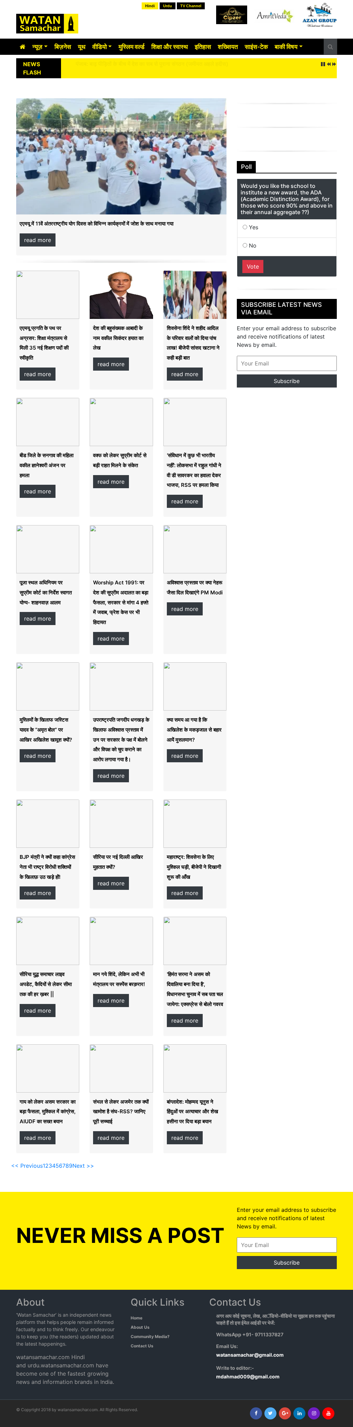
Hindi (150, 6)
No (251, 245)
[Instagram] (314, 1413)
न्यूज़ (37, 46)
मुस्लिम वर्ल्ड (131, 46)
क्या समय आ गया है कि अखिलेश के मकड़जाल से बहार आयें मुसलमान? (194, 729)
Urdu (167, 6)
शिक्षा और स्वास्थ (169, 46)
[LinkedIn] (299, 1413)
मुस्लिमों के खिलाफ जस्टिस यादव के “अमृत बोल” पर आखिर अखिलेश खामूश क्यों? (46, 729)
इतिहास (203, 46)
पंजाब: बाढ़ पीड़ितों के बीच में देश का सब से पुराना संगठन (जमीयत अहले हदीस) (152, 63)
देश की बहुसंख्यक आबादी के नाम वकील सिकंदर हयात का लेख (118, 338)
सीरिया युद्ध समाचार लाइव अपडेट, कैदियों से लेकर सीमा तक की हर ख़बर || (46, 984)
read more (37, 240)
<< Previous (27, 1165)
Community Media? (150, 1336)
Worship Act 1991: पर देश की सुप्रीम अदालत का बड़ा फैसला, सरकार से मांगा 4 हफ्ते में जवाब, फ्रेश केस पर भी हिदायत (120, 602)
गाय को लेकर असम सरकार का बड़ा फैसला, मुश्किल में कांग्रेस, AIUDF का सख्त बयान (47, 1111)
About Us (140, 1327)
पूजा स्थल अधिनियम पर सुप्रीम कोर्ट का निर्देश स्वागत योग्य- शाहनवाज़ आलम (46, 592)
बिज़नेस (62, 46)
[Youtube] (328, 1413)
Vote (253, 266)
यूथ (81, 46)
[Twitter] (270, 1413)
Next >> (83, 1165)
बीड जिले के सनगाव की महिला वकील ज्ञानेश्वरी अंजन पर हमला (46, 465)
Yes (252, 227)
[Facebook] (256, 1413)
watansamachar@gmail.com (250, 1355)
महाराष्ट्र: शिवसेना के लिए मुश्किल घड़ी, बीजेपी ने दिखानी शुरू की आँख (194, 867)
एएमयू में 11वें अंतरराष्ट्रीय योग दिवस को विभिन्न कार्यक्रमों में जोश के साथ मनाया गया (96, 223)
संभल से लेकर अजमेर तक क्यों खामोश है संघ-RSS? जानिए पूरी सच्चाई (121, 1111)
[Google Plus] (285, 1413)
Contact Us (142, 1345)
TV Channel (190, 6)
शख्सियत (228, 46)
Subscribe (287, 381)
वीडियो (99, 46)
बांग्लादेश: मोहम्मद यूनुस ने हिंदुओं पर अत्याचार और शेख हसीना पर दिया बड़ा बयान (192, 1111)
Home (136, 1317)
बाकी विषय (286, 46)
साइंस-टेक (256, 46)
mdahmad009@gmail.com (248, 1376)
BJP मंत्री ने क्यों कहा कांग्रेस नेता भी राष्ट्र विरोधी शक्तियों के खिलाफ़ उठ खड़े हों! (47, 867)
